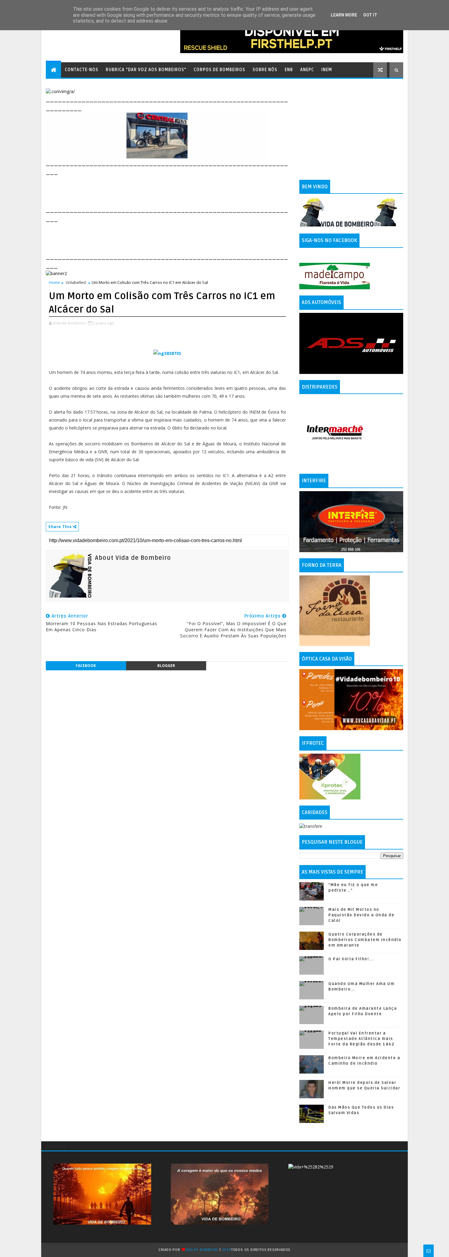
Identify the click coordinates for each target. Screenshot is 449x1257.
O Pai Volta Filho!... (350, 959)
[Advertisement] (157, 190)
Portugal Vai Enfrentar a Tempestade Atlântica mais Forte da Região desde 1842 (361, 1039)
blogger (166, 665)
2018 (226, 1250)
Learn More (344, 15)
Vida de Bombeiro (201, 1250)
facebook (86, 665)
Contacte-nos (81, 69)
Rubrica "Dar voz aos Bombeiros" (146, 69)
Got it (370, 15)
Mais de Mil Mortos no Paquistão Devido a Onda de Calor (361, 915)
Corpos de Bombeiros (219, 69)
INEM (326, 69)
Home (54, 282)
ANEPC (307, 69)
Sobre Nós (265, 69)
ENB (289, 69)
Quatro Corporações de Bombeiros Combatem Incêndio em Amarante (365, 940)
